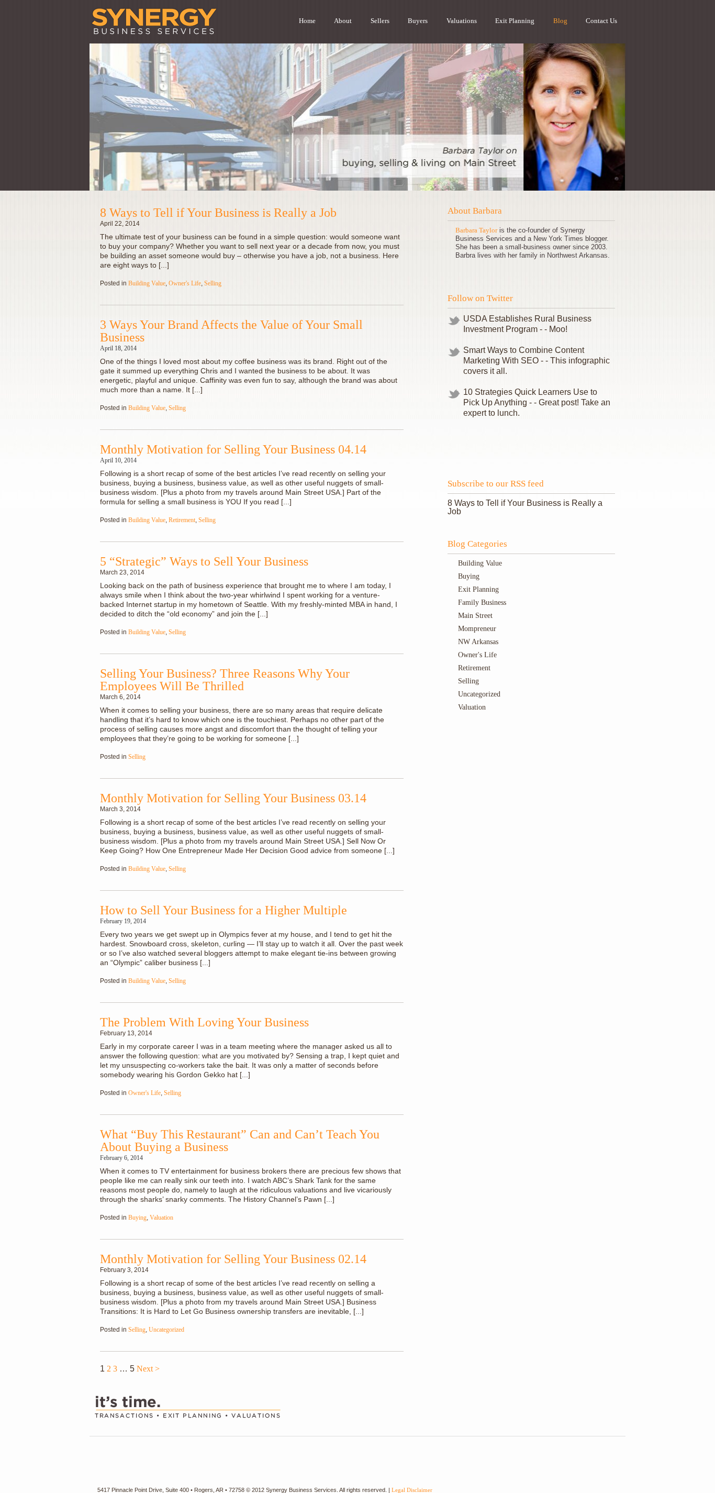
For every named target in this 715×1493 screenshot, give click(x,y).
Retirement (182, 520)
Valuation (161, 1217)
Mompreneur (477, 629)
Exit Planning (478, 589)
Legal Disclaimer (412, 1490)
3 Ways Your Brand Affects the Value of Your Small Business (231, 331)
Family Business (482, 602)
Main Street (475, 616)
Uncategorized (166, 1329)
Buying (137, 1217)
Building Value (146, 283)
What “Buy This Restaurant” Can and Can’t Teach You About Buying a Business (239, 1140)
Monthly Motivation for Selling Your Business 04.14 (233, 449)
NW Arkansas (478, 642)
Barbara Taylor (476, 230)
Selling (212, 283)
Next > (148, 1368)
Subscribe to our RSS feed (496, 484)
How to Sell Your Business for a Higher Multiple (223, 910)
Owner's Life (185, 283)
